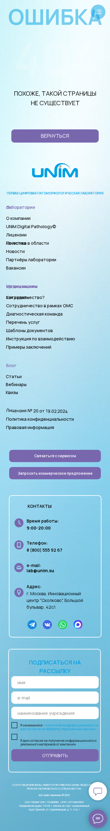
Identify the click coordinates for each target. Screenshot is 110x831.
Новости (15, 251)
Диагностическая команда (34, 314)
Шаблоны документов (30, 330)
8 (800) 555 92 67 (44, 550)
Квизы (12, 392)
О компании (18, 218)
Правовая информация (30, 427)
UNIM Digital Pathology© (31, 226)
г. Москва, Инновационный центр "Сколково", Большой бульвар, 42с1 (55, 600)
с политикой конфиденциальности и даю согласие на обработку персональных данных (59, 727)
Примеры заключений (28, 347)
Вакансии (16, 268)
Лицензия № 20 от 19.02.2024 (37, 410)
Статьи (14, 376)
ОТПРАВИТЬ (55, 755)
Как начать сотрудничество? (25, 297)
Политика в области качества (27, 243)
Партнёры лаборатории (31, 259)
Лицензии (16, 235)
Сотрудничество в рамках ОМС (39, 305)
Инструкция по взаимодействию (40, 339)
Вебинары (16, 384)
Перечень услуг (23, 322)
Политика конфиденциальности (40, 419)
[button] (55, 473)
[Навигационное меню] (98, 12)
